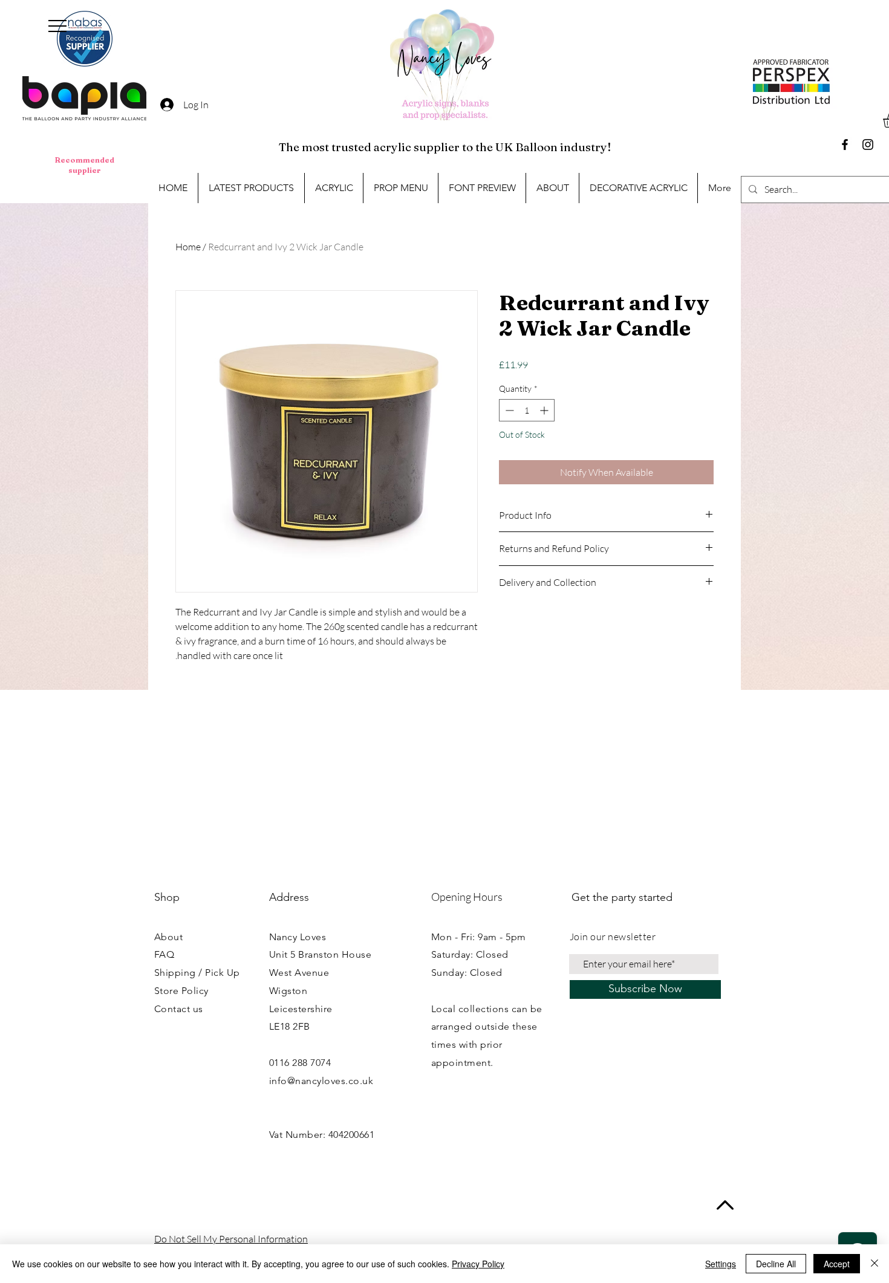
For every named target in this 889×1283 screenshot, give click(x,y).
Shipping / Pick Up (197, 972)
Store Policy (181, 990)
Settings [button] (720, 1264)
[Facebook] (845, 144)
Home (188, 247)
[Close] (874, 1263)
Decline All (776, 1264)
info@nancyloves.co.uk (321, 1080)
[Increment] (545, 410)
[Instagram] (868, 144)
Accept (837, 1264)
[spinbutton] (527, 410)
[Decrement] (508, 410)
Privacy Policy (478, 1264)
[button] (57, 26)
